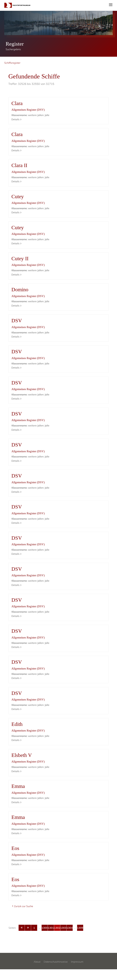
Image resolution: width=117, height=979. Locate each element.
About (37, 961)
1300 (45, 927)
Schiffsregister (12, 63)
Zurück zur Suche (23, 906)
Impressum (77, 961)
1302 (57, 927)
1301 (51, 927)
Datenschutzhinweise (56, 961)
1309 (80, 927)
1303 (63, 927)
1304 (70, 927)
